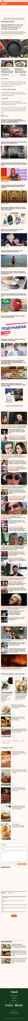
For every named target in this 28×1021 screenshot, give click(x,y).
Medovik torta (16, 740)
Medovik (22, 740)
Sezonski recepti (8, 22)
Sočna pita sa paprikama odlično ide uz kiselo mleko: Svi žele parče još (19, 753)
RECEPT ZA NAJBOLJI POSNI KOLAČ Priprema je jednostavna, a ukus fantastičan (6, 697)
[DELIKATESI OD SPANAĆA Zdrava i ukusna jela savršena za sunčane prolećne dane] (21, 63)
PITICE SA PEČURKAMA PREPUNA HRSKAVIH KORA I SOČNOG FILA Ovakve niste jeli (21, 697)
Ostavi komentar (22, 864)
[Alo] (2, 1)
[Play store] (9, 1005)
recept (3, 740)
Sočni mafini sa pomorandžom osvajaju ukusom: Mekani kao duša (18, 825)
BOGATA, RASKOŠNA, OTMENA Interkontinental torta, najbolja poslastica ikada (18, 946)
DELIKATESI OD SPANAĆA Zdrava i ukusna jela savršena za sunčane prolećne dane (20, 70)
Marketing (14, 998)
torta (9, 740)
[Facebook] (11, 1013)
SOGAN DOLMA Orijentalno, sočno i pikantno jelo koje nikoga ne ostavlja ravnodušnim (7, 70)
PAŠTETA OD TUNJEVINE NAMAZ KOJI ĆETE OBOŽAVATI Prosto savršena (19, 706)
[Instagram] (14, 1013)
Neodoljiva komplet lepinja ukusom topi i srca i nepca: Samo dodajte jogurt (18, 807)
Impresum (14, 1000)
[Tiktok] (16, 1013)
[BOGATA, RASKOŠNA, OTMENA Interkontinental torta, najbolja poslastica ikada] (6, 946)
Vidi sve (14, 915)
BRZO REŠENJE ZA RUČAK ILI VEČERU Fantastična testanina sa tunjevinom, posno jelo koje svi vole (19, 953)
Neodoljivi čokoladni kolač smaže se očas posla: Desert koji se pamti (19, 789)
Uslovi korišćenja (14, 995)
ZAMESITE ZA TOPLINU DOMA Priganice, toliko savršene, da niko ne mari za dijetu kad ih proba (19, 961)
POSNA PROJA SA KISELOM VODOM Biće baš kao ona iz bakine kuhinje (18, 718)
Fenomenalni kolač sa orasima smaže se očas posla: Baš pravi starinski (19, 771)
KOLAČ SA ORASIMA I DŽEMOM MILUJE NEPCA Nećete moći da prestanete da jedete (19, 731)
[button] (1, 37)
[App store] (19, 1005)
